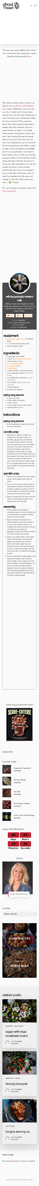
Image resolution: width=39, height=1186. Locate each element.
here (29, 56)
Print (11, 316)
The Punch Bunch (9, 191)
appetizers (10, 1078)
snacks (17, 1078)
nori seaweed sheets (15, 363)
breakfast (9, 1026)
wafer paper (12, 368)
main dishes (18, 1026)
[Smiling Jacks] (19, 964)
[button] (35, 6)
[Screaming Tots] (19, 936)
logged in (16, 1161)
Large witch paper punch (16, 339)
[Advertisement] (19, 26)
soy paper (12, 366)
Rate (29, 316)
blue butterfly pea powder (22, 359)
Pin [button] (20, 316)
